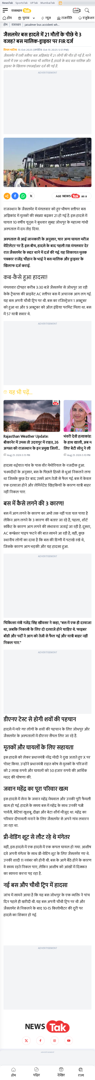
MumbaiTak (47, 2)
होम (9, 18)
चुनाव (25, 18)
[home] (47, 1026)
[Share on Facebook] (15, 195)
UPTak (34, 2)
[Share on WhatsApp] (23, 195)
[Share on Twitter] (31, 195)
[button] (32, 416)
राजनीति (66, 18)
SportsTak (21, 2)
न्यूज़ (48, 18)
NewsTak (7, 2)
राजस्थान (16, 25)
